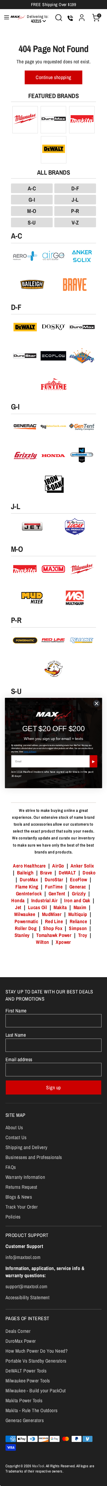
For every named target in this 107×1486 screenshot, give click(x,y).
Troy (82, 935)
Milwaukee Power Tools (27, 1380)
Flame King (26, 886)
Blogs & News (18, 1196)
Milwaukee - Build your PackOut (35, 1390)
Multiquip (77, 914)
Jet (18, 907)
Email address (18, 1059)
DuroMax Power (20, 1341)
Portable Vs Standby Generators (35, 1360)
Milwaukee (24, 914)
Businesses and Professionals (33, 1157)
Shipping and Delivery (26, 1147)
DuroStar (54, 879)
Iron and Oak (77, 900)
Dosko (89, 872)
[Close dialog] (96, 703)
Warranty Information (25, 1177)
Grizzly (79, 893)
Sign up (53, 1087)
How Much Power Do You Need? (36, 1350)
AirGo (58, 865)
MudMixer (52, 914)
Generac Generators (24, 1420)
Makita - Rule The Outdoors (31, 1410)
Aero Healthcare (29, 865)
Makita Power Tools (23, 1400)
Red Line (54, 921)
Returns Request (21, 1187)
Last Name (15, 1034)
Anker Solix (82, 865)
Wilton (42, 942)
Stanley (22, 935)
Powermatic (26, 921)
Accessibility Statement (27, 1297)
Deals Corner (17, 1331)
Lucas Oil (37, 907)
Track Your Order (21, 1206)
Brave (46, 872)
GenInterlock (29, 893)
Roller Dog (26, 928)
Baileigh (25, 872)
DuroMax (29, 879)
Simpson (78, 928)
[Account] (81, 15)
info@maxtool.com (22, 1257)
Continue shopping (53, 77)
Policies (13, 1216)
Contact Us (16, 1137)
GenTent (58, 893)
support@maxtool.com (26, 1286)
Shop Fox (52, 928)
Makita (60, 907)
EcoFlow (78, 879)
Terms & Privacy (29, 751)
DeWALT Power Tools (25, 1370)
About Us (14, 1127)
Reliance (78, 921)
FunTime (54, 886)
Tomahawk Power (53, 935)
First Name (16, 1010)
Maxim (80, 907)
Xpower (63, 942)
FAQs (10, 1167)
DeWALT (67, 872)
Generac (77, 886)
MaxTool (38, 1465)
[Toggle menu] (3, 17)
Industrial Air (44, 900)
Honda (17, 900)
